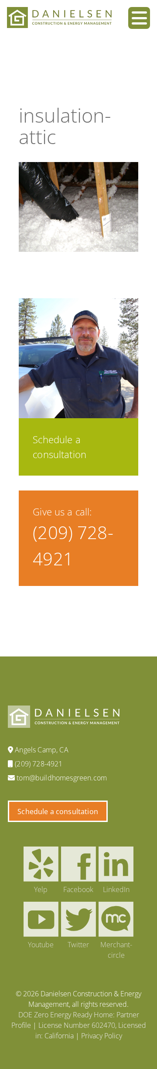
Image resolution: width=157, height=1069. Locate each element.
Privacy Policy (101, 1036)
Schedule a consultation (57, 811)
